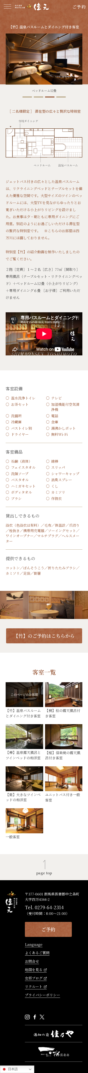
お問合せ (32, 961)
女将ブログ (33, 978)
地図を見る (33, 970)
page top (44, 872)
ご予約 (79, 7)
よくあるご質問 (37, 953)
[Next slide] (79, 65)
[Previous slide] (9, 65)
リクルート (33, 987)
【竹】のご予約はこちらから (44, 635)
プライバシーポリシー (42, 995)
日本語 (12, 1069)
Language (33, 945)
